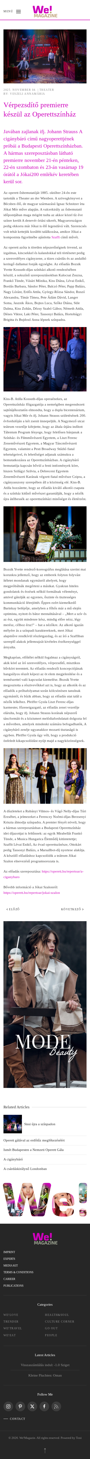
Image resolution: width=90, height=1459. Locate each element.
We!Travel (12, 1328)
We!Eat (9, 1335)
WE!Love (10, 1315)
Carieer (9, 1279)
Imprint (9, 1252)
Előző (14, 909)
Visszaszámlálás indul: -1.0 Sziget (45, 1365)
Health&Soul (57, 1315)
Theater (46, 89)
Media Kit (10, 1265)
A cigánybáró (13, 1159)
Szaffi (55, 237)
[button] (12, 11)
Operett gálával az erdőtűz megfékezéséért (34, 1140)
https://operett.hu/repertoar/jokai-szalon (31, 893)
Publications (13, 1285)
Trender (11, 1321)
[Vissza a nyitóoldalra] (45, 11)
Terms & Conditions (18, 1272)
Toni (79, 1438)
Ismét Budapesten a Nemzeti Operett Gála (33, 1150)
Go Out (51, 1328)
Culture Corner (59, 1321)
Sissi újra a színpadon (39, 1124)
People (51, 1335)
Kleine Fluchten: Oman (45, 1375)
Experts (9, 1258)
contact (17, 1419)
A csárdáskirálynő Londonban (25, 1169)
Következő (71, 909)
